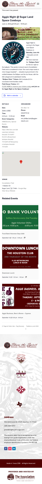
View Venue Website (8, 191)
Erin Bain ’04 (25, 108)
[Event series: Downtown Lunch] (26, 277)
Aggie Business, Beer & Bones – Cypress (16, 313)
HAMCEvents (6, 122)
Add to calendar (12, 95)
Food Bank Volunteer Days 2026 (13, 234)
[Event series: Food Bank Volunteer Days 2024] (24, 237)
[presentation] (20, 217)
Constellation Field (8, 183)
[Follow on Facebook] (5, 448)
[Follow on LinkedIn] (14, 448)
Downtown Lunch (8, 273)
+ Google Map (21, 188)
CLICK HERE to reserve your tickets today (16, 86)
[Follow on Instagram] (10, 448)
